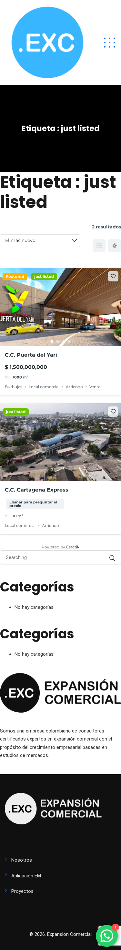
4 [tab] (69, 341)
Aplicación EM (26, 876)
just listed (44, 277)
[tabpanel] (60, 307)
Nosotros (21, 860)
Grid (99, 245)
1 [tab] (52, 341)
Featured (15, 277)
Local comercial (44, 386)
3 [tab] (63, 341)
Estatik (72, 547)
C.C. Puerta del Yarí (31, 355)
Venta (94, 386)
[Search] (112, 558)
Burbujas (13, 386)
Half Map (114, 245)
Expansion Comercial (69, 934)
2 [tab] (57, 341)
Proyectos (22, 891)
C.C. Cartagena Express (36, 490)
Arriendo (74, 386)
